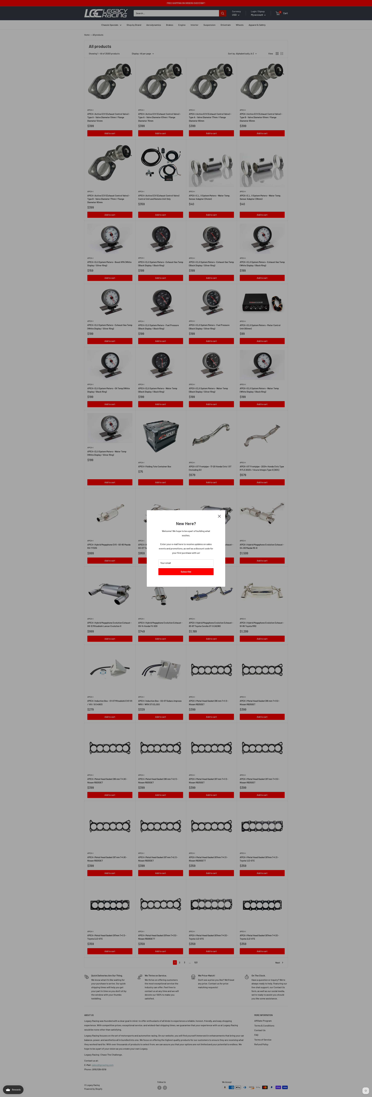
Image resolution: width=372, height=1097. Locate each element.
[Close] (219, 516)
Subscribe (186, 571)
